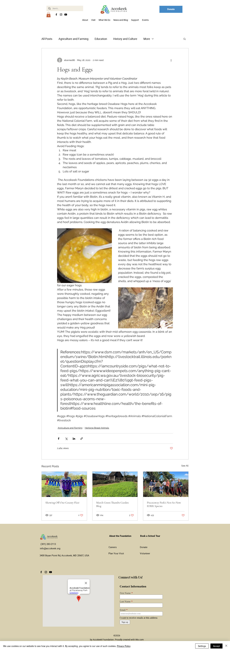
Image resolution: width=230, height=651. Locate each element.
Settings (202, 646)
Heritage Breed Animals (97, 428)
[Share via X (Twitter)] (66, 438)
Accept (216, 646)
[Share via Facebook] (58, 438)
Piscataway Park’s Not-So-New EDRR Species (164, 504)
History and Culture (125, 39)
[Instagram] (61, 14)
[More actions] (171, 60)
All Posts (46, 39)
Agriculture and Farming (73, 39)
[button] (48, 14)
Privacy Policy (123, 646)
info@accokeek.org (50, 548)
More (146, 39)
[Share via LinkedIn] (73, 438)
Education (101, 39)
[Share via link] (81, 438)
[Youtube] (65, 14)
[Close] (226, 645)
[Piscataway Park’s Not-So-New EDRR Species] (165, 484)
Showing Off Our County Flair (62, 502)
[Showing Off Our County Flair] (64, 484)
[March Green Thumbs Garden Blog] (115, 484)
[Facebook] (56, 14)
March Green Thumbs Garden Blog (112, 504)
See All (185, 465)
